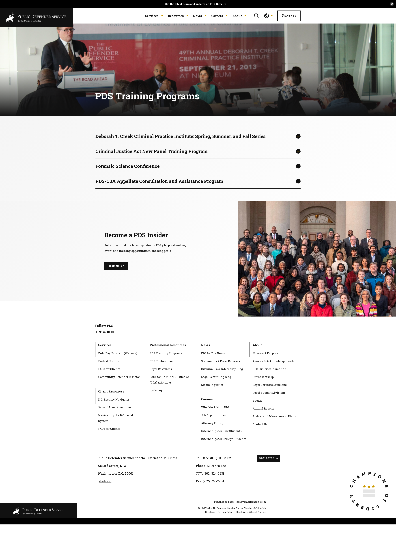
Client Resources (111, 391)
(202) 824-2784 (213, 481)
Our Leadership (263, 377)
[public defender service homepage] (36, 17)
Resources (176, 16)
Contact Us (260, 424)
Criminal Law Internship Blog (222, 369)
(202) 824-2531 (214, 473)
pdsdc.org (104, 481)
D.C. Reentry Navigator (113, 399)
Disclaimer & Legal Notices (251, 512)
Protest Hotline (108, 361)
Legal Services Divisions (270, 385)
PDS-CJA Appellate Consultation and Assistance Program (159, 181)
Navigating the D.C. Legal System (115, 418)
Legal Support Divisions (269, 392)
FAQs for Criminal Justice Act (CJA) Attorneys (170, 379)
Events (290, 15)
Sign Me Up (116, 266)
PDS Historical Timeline (269, 369)
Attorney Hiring (212, 423)
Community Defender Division (119, 377)
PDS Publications (161, 361)
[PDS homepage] (39, 510)
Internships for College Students (223, 439)
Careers (217, 16)
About (237, 16)
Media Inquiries (212, 385)
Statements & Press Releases (220, 361)
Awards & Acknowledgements (273, 361)
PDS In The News (213, 353)
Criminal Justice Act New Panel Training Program (151, 151)
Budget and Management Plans (274, 416)
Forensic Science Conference (127, 166)
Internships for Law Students (221, 431)
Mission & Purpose (265, 353)
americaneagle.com (255, 501)
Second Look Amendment (116, 407)
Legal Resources (161, 369)
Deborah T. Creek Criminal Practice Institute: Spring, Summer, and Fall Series (180, 136)
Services (152, 16)
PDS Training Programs (166, 353)
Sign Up (221, 4)
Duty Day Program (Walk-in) (117, 353)
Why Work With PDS (215, 407)
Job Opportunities (213, 415)
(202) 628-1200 (217, 466)
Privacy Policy (226, 512)
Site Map (210, 512)
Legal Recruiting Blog (216, 377)
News (197, 16)
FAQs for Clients (109, 369)
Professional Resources (168, 345)
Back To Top (266, 458)
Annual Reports (263, 408)
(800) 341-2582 (220, 458)
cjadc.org (156, 390)
